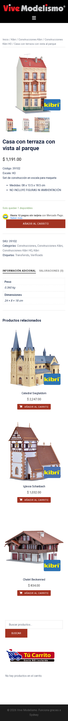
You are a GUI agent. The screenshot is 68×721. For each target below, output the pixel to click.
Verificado (37, 255)
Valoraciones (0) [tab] (51, 270)
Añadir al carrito (36, 223)
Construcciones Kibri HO (17, 250)
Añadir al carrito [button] (36, 407)
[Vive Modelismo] (34, 7)
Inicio (6, 39)
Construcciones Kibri (30, 39)
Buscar (16, 633)
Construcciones (26, 245)
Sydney (34, 714)
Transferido (22, 255)
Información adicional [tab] (19, 270)
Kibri (13, 39)
